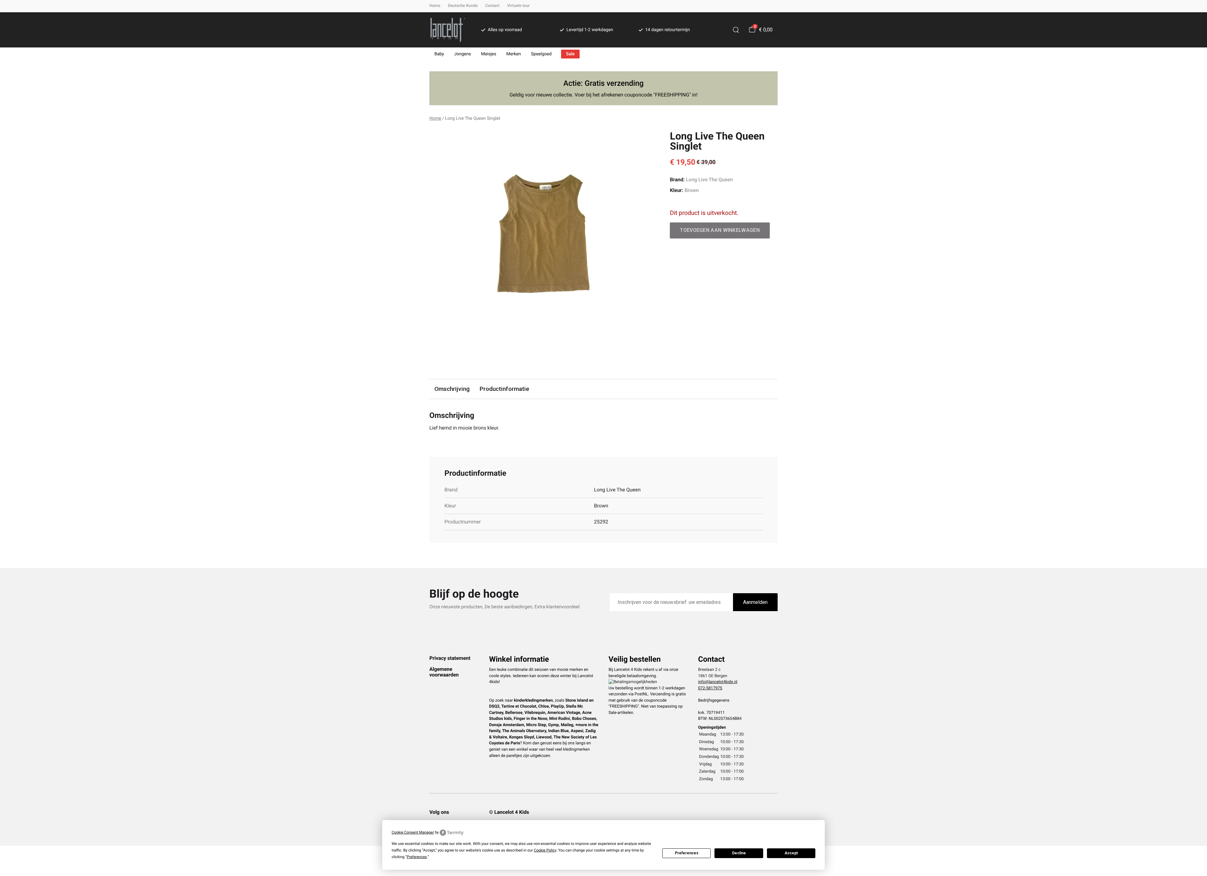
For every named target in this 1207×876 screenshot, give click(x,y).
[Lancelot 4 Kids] (447, 30)
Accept (791, 853)
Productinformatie (504, 388)
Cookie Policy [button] (545, 850)
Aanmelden (755, 602)
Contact (492, 5)
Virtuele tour (518, 5)
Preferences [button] (417, 857)
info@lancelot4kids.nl (717, 682)
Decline (739, 853)
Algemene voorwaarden (444, 672)
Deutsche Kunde (463, 5)
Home (434, 5)
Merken (513, 54)
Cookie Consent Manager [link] (413, 832)
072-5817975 (710, 688)
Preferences (686, 853)
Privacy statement (449, 658)
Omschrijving (452, 388)
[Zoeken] (736, 30)
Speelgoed (541, 54)
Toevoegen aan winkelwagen (720, 230)
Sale (570, 54)
